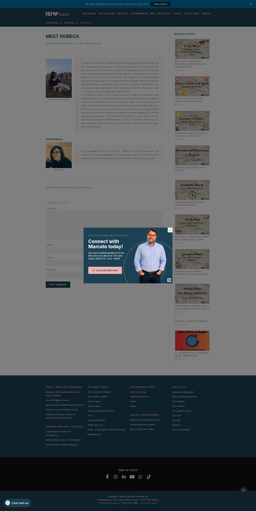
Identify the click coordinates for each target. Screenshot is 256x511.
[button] (170, 230)
